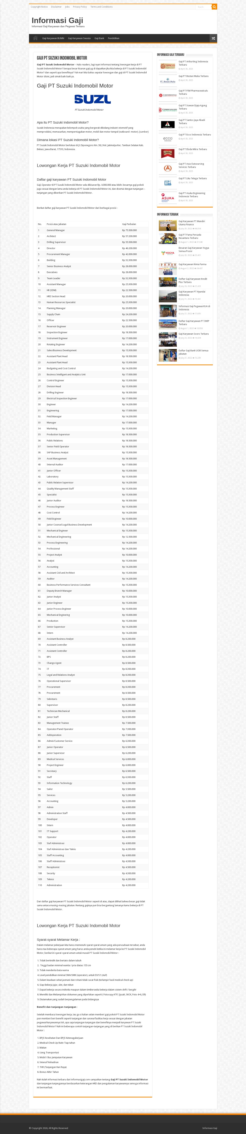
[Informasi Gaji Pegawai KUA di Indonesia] (168, 311)
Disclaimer (56, 7)
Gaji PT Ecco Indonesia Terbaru (195, 134)
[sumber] (144, 131)
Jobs (67, 7)
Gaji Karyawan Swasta (79, 38)
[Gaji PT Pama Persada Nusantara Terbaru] (168, 238)
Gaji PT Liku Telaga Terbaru (193, 178)
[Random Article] (213, 38)
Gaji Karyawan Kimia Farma (192, 264)
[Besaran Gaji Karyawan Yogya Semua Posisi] (168, 253)
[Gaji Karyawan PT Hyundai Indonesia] (168, 296)
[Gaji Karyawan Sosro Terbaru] (168, 339)
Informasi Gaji (57, 20)
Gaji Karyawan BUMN (53, 38)
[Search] (214, 7)
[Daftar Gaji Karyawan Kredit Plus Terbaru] (168, 282)
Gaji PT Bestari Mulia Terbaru (194, 76)
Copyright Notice (39, 7)
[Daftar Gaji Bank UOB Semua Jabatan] (168, 355)
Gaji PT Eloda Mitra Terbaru (193, 149)
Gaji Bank (99, 38)
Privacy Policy (80, 7)
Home (35, 38)
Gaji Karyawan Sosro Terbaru (194, 333)
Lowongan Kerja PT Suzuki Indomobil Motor (78, 165)
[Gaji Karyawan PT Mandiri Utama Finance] (168, 225)
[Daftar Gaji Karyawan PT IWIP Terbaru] (168, 324)
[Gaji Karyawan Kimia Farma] (168, 269)
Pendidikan (113, 38)
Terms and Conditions (101, 7)
